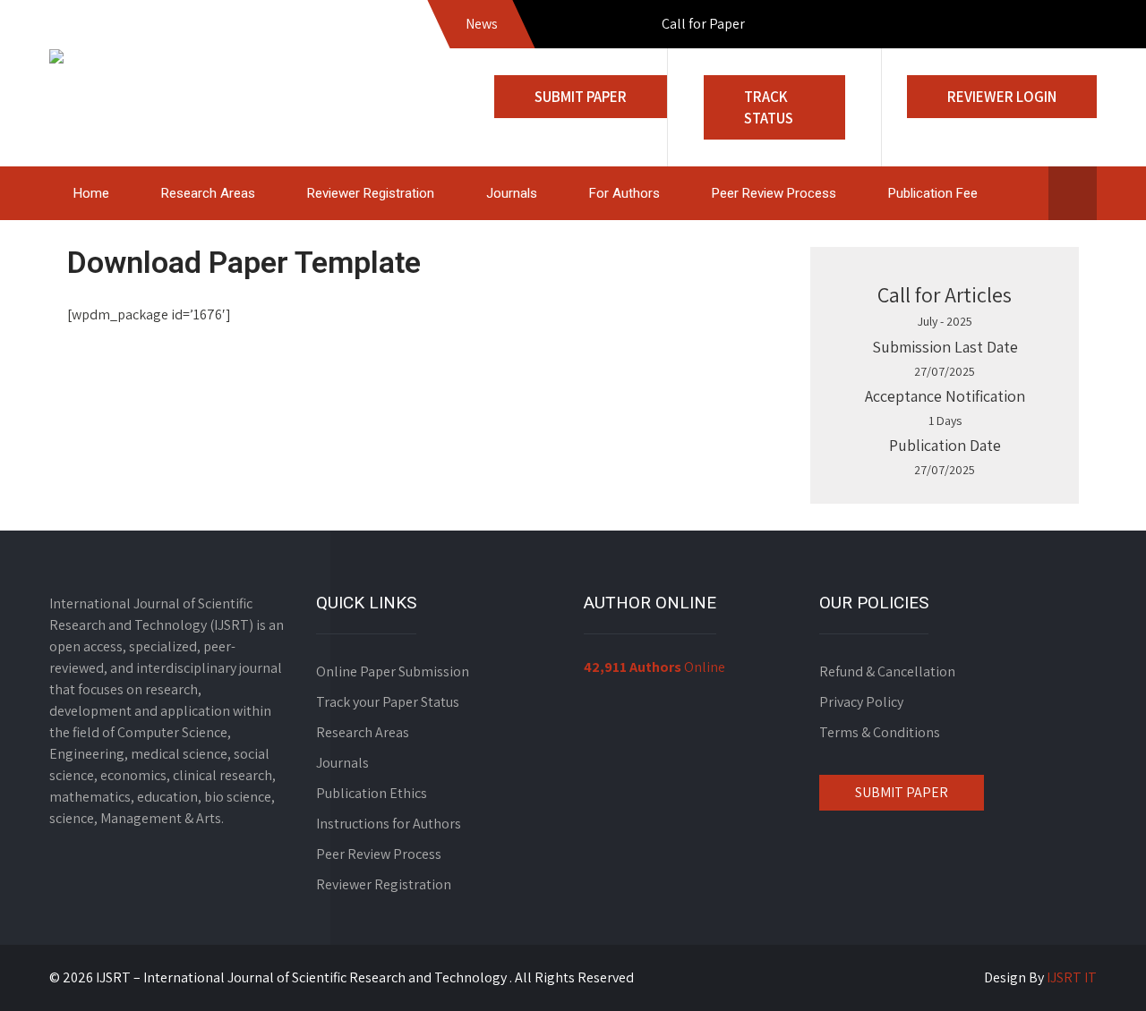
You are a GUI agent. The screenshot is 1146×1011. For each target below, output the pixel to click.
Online (654, 667)
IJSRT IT (1072, 977)
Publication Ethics (371, 793)
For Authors (624, 193)
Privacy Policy (861, 701)
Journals (511, 193)
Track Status (768, 107)
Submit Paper (581, 96)
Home (91, 193)
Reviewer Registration (370, 193)
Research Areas (208, 193)
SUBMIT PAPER (901, 792)
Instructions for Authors (388, 823)
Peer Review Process (774, 193)
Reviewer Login (1001, 96)
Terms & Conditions (879, 732)
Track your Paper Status (387, 701)
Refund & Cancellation (887, 671)
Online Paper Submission (392, 671)
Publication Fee (933, 193)
